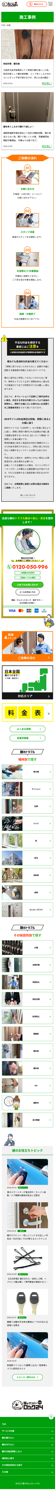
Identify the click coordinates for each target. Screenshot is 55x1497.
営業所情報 (22, 738)
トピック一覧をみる (26, 1377)
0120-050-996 (30, 566)
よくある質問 (24, 729)
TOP (4, 1424)
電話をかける (38, 4)
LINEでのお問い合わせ (27, 584)
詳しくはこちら (26, 495)
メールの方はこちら (27, 592)
